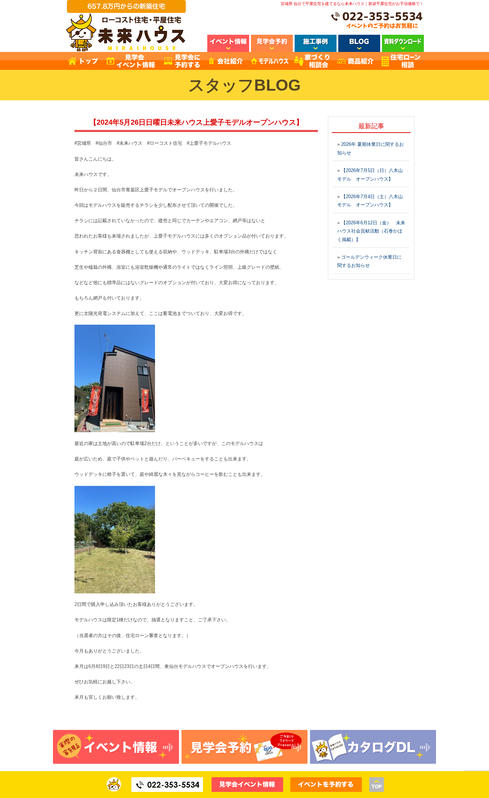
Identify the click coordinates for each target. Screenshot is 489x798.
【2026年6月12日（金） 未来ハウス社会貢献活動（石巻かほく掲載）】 (371, 231)
